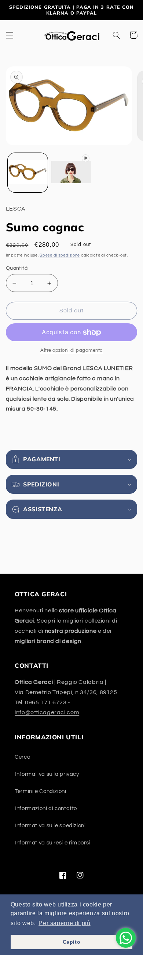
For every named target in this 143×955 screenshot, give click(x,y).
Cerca (22, 757)
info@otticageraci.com (47, 712)
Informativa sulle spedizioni (50, 825)
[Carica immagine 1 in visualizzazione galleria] (28, 173)
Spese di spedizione (60, 255)
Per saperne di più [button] (64, 923)
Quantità (16, 268)
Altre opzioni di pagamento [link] (71, 350)
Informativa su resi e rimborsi (52, 843)
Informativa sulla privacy (47, 774)
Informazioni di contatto (46, 808)
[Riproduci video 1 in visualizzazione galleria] (71, 173)
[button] (9, 35)
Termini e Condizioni (40, 791)
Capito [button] (72, 942)
